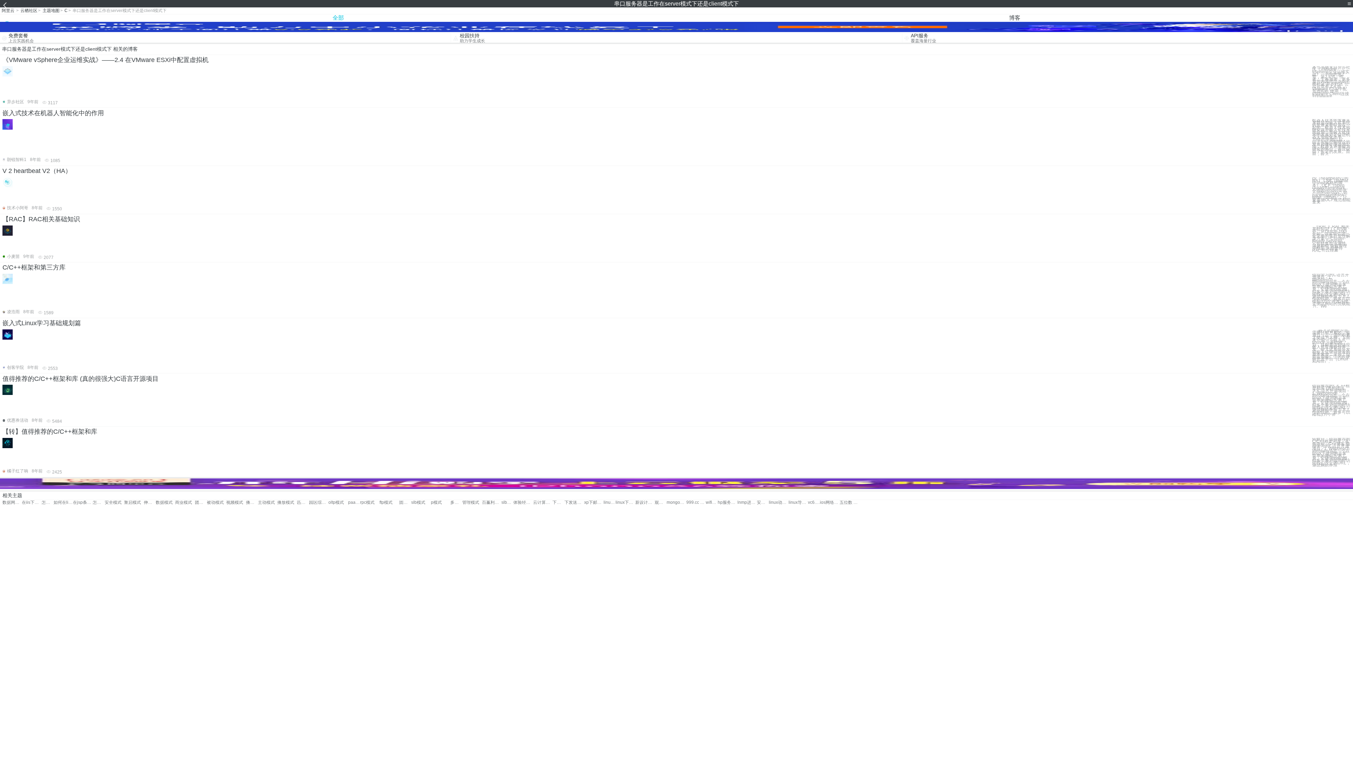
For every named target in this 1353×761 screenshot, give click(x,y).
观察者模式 (661, 503)
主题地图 (51, 10)
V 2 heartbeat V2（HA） (37, 170)
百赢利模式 (491, 503)
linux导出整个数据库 (798, 503)
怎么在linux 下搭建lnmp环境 (99, 503)
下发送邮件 (558, 503)
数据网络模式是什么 (12, 503)
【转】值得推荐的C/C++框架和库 (49, 431)
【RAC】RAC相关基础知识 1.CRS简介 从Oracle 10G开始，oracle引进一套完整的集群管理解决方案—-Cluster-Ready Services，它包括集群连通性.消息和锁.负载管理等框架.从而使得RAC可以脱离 (1331, 238)
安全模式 (113, 503)
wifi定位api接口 (712, 503)
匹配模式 (303, 503)
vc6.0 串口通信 (814, 503)
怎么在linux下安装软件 (48, 503)
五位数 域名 (849, 503)
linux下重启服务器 (625, 503)
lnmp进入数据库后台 (747, 503)
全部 (338, 18)
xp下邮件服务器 (594, 503)
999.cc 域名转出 (696, 503)
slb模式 (418, 503)
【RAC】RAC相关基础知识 (41, 219)
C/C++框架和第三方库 (34, 267)
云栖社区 (28, 10)
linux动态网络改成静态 (778, 503)
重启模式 (132, 503)
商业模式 (183, 503)
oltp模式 (336, 503)
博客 (1014, 18)
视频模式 (234, 503)
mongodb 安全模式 (676, 503)
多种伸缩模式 (456, 503)
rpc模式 (367, 503)
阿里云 (8, 10)
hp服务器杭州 (727, 503)
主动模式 (266, 503)
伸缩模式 (150, 503)
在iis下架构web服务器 (31, 503)
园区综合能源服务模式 (318, 503)
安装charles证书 (763, 503)
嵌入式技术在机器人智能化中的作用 (53, 113)
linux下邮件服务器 (610, 503)
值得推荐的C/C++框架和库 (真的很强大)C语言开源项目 (80, 378)
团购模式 (201, 503)
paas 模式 (354, 503)
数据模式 (164, 503)
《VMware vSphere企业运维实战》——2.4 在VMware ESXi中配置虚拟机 (105, 59)
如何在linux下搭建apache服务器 (63, 503)
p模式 (436, 503)
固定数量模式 (405, 503)
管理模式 (470, 503)
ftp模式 (386, 503)
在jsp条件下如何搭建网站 (82, 503)
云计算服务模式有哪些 (542, 503)
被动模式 (215, 503)
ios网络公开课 (829, 503)
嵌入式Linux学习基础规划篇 (41, 323)
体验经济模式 (523, 503)
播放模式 (252, 503)
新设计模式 (645, 503)
